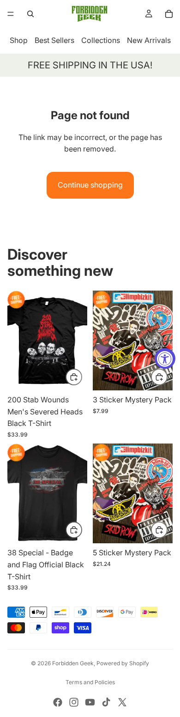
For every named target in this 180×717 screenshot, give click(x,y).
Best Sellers (54, 40)
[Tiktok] (106, 702)
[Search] (30, 14)
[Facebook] (57, 702)
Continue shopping (90, 184)
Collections (100, 40)
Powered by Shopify (122, 663)
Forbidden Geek (73, 663)
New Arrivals (149, 40)
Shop (19, 40)
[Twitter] (122, 702)
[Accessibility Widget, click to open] (165, 358)
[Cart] (169, 14)
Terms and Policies (90, 682)
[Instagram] (73, 702)
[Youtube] (90, 702)
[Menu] (10, 13)
